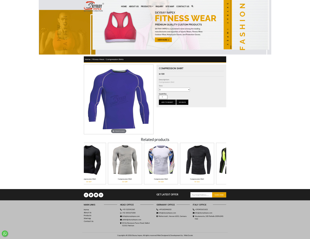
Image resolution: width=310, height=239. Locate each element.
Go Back (182, 102)
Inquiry (159, 6)
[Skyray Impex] (97, 6)
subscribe (219, 195)
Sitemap (87, 218)
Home (124, 6)
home (87, 59)
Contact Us (182, 6)
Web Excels (188, 235)
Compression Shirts (115, 59)
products (87, 215)
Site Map (170, 6)
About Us (134, 6)
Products (146, 6)
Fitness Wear (98, 59)
